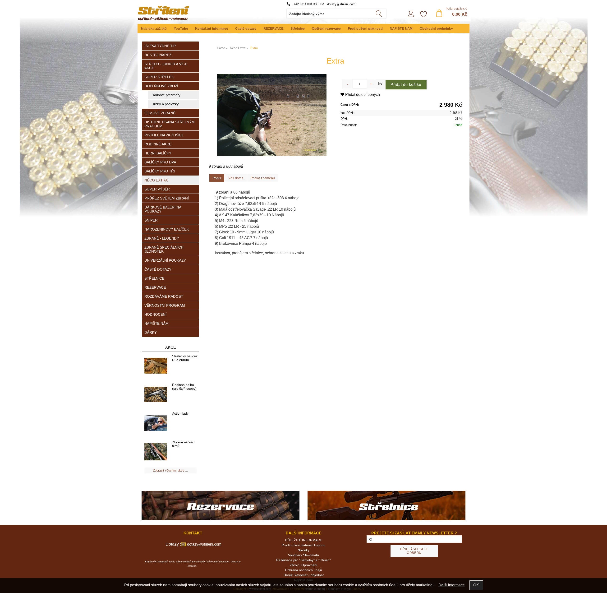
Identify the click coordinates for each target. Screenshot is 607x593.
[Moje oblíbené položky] (423, 14)
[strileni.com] (220, 506)
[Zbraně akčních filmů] (155, 452)
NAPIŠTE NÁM (401, 28)
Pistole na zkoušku (163, 135)
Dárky (150, 332)
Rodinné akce (157, 144)
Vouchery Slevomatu (303, 555)
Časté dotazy (245, 28)
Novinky (303, 550)
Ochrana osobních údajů (303, 570)
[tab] (216, 178)
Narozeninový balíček (166, 229)
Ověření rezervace (326, 28)
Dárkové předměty (166, 95)
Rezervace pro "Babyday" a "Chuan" (303, 560)
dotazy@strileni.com (340, 4)
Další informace (451, 585)
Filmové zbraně (159, 113)
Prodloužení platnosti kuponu (303, 545)
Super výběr (157, 189)
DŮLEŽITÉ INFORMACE (303, 540)
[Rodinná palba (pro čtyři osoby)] (155, 395)
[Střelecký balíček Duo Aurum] (155, 366)
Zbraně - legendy (161, 238)
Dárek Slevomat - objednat (304, 575)
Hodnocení (155, 314)
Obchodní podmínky (436, 28)
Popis (217, 178)
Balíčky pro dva (160, 162)
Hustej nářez (157, 55)
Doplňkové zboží (161, 86)
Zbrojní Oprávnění (303, 565)
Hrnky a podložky (165, 104)
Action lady (180, 413)
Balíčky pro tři (159, 171)
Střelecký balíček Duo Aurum (185, 358)
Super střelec (159, 77)
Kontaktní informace (211, 28)
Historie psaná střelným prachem (169, 124)
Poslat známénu (263, 178)
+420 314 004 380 (305, 4)
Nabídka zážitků (154, 28)
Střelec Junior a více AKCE (165, 66)
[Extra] (271, 115)
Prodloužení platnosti (365, 28)
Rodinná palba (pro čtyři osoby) (184, 386)
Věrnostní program (164, 305)
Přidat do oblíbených (362, 95)
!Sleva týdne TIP (160, 46)
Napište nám (156, 323)
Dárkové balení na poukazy (162, 209)
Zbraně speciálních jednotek (164, 249)
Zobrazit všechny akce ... (170, 470)
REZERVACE (273, 28)
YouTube (181, 28)
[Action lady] (155, 423)
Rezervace (155, 287)
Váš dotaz (235, 178)
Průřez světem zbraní (166, 198)
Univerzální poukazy (165, 260)
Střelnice (297, 28)
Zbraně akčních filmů (184, 444)
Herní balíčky (157, 153)
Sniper (151, 220)
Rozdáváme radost (163, 296)
